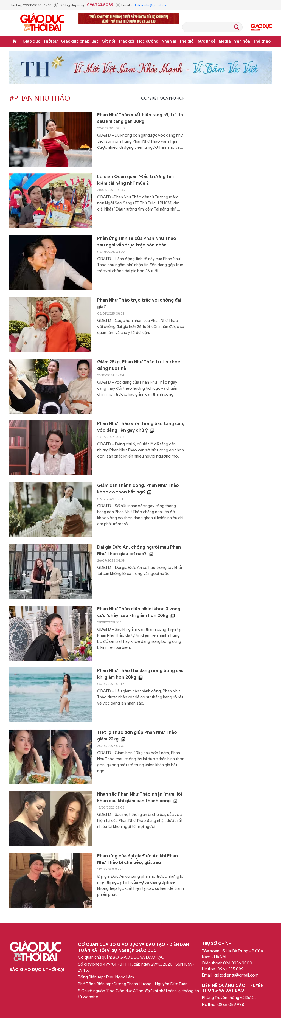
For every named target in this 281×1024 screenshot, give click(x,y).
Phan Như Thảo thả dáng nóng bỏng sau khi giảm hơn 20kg (140, 674)
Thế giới (187, 41)
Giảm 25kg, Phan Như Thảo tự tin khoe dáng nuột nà (138, 365)
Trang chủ (14, 41)
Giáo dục (31, 41)
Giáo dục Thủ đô (261, 27)
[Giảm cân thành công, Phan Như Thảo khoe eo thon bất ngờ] (50, 509)
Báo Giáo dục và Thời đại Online (42, 23)
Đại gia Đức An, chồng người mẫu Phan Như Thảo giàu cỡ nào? (139, 551)
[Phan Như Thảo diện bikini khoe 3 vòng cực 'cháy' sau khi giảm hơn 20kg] (50, 633)
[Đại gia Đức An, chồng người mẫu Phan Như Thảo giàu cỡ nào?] (50, 571)
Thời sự (50, 41)
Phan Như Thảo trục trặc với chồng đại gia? (139, 304)
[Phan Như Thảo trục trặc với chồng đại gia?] (50, 324)
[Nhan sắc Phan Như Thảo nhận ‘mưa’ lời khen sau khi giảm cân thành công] (50, 818)
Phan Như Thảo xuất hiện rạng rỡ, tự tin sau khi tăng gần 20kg (140, 118)
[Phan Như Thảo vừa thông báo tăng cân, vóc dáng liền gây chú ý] (50, 447)
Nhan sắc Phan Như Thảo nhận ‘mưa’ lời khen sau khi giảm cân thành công (139, 798)
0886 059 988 (230, 1004)
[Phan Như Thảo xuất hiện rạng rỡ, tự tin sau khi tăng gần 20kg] (50, 139)
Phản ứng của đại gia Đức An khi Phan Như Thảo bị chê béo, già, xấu (137, 859)
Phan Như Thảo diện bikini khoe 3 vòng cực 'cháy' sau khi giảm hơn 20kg (138, 612)
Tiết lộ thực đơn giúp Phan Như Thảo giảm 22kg (137, 736)
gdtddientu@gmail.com (150, 5)
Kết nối (108, 41)
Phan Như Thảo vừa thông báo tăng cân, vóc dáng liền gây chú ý (140, 427)
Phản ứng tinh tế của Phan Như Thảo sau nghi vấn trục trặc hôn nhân (136, 242)
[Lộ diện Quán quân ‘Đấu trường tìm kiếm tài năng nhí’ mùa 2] (50, 200)
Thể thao (262, 41)
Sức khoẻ (207, 41)
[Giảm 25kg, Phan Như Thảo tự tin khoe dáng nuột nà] (50, 386)
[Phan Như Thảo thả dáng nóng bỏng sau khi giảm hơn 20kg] (50, 694)
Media (225, 41)
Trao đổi (126, 41)
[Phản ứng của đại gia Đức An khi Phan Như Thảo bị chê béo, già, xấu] (50, 880)
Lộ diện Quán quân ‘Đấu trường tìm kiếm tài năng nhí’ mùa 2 (135, 180)
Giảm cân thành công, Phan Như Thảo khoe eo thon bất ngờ (138, 489)
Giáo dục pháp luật (79, 41)
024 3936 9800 (237, 963)
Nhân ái (169, 41)
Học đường (147, 41)
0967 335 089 (230, 969)
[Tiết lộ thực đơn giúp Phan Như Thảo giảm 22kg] (50, 756)
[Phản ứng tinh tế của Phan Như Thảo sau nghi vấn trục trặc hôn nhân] (50, 262)
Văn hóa (242, 41)
